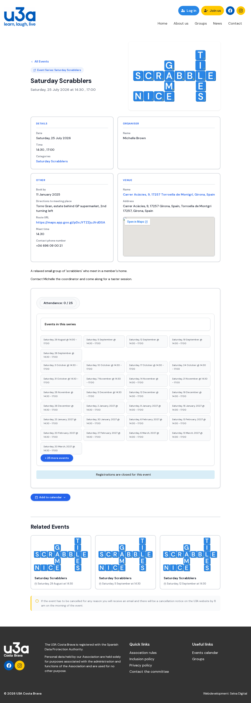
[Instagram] (240, 10)
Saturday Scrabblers (52, 161)
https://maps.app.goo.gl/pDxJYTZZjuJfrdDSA (70, 222)
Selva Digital (238, 693)
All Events (42, 61)
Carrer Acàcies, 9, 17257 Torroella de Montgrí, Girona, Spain (169, 194)
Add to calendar (50, 497)
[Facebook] (230, 10)
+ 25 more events (57, 458)
